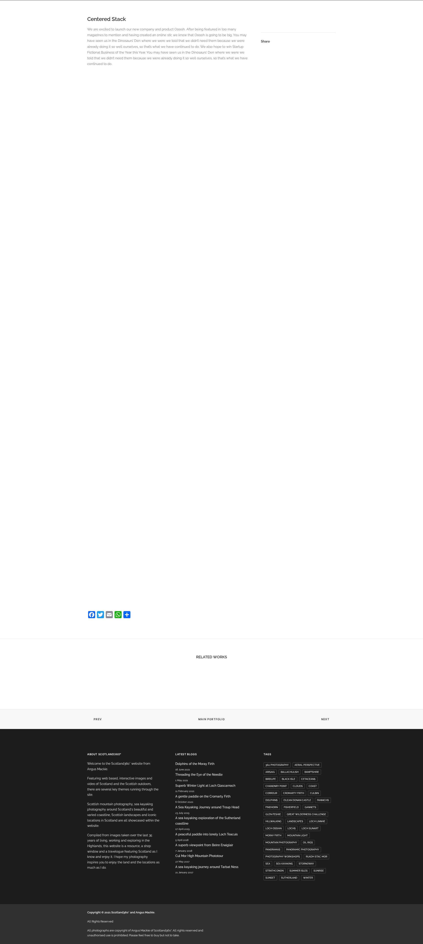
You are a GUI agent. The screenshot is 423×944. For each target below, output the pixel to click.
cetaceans (308, 779)
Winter (308, 877)
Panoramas (312, 17)
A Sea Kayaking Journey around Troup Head (207, 807)
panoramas (272, 849)
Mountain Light (297, 835)
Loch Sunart (310, 828)
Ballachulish (290, 772)
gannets (310, 807)
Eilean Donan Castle (297, 800)
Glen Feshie (273, 814)
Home (132, 17)
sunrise (319, 870)
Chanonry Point (276, 786)
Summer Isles (298, 870)
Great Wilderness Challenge (306, 814)
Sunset (270, 877)
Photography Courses (255, 17)
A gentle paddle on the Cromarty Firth (202, 796)
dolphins (271, 800)
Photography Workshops (282, 856)
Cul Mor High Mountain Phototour (199, 856)
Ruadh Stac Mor (316, 856)
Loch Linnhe (317, 821)
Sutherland (289, 877)
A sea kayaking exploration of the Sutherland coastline (207, 820)
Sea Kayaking (284, 863)
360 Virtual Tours (158, 17)
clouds (298, 786)
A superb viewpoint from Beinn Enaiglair (204, 845)
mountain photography (281, 842)
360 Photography (277, 765)
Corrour (271, 793)
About (225, 17)
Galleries (288, 17)
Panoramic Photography (302, 849)
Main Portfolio (211, 719)
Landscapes (295, 821)
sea (267, 863)
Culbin (314, 793)
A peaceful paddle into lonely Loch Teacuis (206, 834)
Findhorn (271, 807)
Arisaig (270, 772)
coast (313, 786)
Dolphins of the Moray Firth (194, 764)
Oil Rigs (308, 842)
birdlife (270, 779)
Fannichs (323, 800)
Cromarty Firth (293, 793)
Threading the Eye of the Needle (199, 774)
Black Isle (288, 779)
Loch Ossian (273, 828)
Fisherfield (291, 807)
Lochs (292, 828)
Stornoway (306, 863)
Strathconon (274, 870)
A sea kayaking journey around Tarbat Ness (206, 867)
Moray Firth (273, 835)
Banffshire (311, 772)
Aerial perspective (307, 765)
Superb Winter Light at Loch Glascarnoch (205, 785)
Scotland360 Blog (344, 17)
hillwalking (273, 821)
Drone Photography (196, 17)
